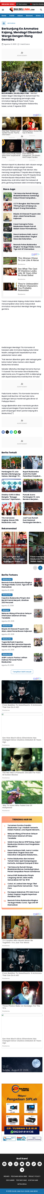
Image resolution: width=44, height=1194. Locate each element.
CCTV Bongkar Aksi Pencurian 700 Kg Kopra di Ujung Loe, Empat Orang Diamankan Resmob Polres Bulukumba (26, 206)
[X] (7, 432)
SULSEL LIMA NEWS (31, 1191)
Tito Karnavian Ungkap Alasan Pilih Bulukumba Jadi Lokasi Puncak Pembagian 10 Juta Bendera (10, 520)
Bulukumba (7, 579)
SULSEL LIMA (16, 1191)
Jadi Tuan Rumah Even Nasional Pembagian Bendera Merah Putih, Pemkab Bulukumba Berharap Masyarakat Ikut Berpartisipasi (32, 520)
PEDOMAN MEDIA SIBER (19, 1176)
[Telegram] (11, 432)
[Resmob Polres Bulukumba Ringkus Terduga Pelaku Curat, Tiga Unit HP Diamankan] (7, 248)
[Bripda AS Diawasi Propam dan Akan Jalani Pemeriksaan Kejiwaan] (7, 217)
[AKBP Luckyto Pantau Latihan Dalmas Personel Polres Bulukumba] (38, 657)
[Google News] (28, 1164)
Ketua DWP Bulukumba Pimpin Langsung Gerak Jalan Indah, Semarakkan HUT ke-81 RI (21, 877)
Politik (11, 16)
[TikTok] (34, 1164)
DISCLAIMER (10, 1180)
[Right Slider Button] (42, 15)
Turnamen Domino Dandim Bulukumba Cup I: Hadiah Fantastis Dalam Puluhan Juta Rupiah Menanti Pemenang (23, 827)
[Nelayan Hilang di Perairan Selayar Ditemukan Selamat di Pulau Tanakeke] (38, 613)
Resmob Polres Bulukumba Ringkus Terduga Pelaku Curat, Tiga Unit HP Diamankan (26, 247)
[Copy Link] (19, 432)
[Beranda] (4, 23)
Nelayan (6, 610)
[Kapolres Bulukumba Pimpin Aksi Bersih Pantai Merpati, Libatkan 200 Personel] (38, 597)
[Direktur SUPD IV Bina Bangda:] (11, 485)
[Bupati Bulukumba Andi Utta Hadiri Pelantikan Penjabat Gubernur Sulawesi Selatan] (33, 462)
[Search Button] (41, 10)
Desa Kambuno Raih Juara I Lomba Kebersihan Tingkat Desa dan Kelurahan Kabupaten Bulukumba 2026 (25, 236)
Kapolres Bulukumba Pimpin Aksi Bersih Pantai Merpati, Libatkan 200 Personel (16, 600)
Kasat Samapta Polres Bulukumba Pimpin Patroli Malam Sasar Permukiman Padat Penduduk (24, 226)
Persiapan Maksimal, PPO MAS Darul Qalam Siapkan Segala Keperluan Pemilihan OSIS (23, 894)
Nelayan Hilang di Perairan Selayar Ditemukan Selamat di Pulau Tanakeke (17, 615)
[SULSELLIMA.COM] (22, 10)
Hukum (20, 16)
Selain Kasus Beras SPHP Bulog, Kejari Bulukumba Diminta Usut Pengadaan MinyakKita (24, 844)
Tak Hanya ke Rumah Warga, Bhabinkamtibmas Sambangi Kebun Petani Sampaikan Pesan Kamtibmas (26, 195)
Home (4, 16)
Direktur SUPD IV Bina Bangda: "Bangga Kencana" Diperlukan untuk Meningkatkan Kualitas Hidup (11, 497)
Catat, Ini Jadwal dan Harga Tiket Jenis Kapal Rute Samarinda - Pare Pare (23, 886)
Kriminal (39, 16)
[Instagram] (16, 1164)
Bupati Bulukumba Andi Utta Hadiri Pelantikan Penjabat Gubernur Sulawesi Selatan (31, 474)
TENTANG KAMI (21, 1180)
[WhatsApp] (15, 432)
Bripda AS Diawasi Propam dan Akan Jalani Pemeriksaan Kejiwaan (27, 216)
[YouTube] (22, 1164)
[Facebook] (3, 432)
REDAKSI (6, 1176)
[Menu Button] (3, 10)
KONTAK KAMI (33, 1180)
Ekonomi (29, 16)
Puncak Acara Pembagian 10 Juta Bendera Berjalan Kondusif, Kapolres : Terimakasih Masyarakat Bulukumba (31, 497)
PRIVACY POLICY (34, 1176)
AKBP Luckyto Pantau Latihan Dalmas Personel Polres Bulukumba (14, 660)
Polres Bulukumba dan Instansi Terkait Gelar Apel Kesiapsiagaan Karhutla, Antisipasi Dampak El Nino (23, 861)
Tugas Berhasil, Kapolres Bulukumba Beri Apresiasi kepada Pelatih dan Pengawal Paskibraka (16, 644)
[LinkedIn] (39, 1164)
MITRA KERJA (22, 1184)
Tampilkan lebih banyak (22, 672)
